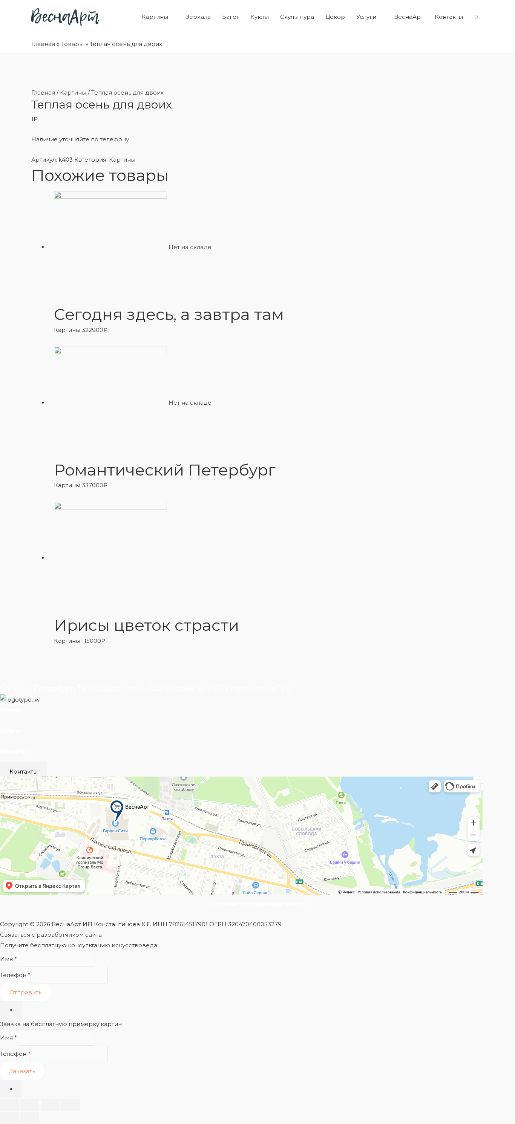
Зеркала (198, 16)
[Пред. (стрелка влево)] (9, 1118)
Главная (43, 92)
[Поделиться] (29, 1105)
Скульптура (297, 16)
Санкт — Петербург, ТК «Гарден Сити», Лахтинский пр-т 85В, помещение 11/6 (145, 688)
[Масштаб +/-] (70, 1105)
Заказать (22, 1071)
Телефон (15, 975)
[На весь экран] (50, 1105)
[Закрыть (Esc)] (9, 1105)
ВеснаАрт (408, 16)
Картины (155, 16)
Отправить (25, 992)
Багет (230, 16)
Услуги (366, 16)
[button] (23, 771)
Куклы (259, 16)
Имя (8, 958)
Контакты (449, 16)
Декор (335, 16)
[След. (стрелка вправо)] (29, 1118)
